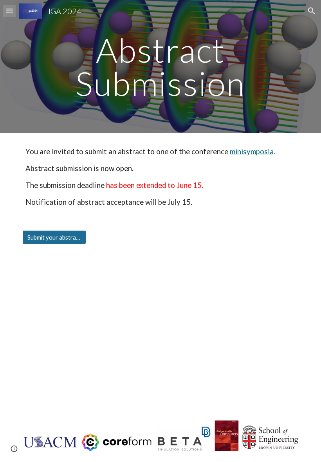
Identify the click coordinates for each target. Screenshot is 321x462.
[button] (9, 11)
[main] (161, 66)
